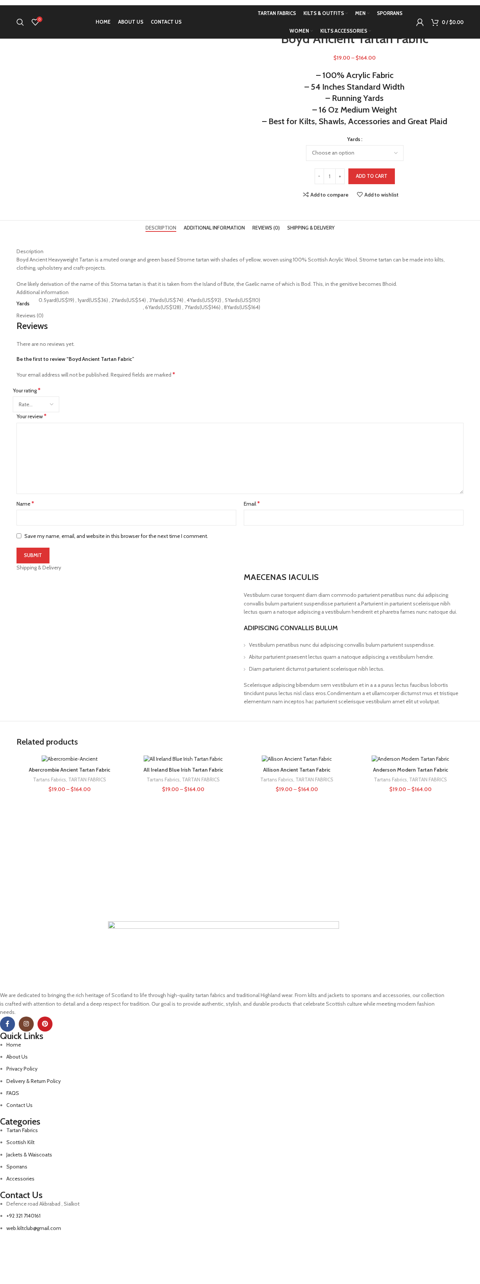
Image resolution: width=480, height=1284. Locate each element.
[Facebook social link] (7, 1024)
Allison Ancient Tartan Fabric (296, 769)
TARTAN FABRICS (87, 779)
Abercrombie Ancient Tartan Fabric (69, 769)
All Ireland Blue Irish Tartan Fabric (183, 769)
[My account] (420, 22)
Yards (353, 139)
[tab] (161, 228)
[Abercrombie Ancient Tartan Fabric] (69, 759)
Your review (31, 416)
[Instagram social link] (26, 1024)
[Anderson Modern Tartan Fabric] (410, 759)
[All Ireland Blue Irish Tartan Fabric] (183, 759)
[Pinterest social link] (45, 1024)
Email (252, 503)
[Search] (20, 22)
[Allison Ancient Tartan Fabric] (297, 759)
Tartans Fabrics (49, 779)
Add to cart (371, 176)
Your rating (26, 390)
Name (25, 503)
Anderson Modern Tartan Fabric (410, 769)
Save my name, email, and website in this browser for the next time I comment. (116, 536)
